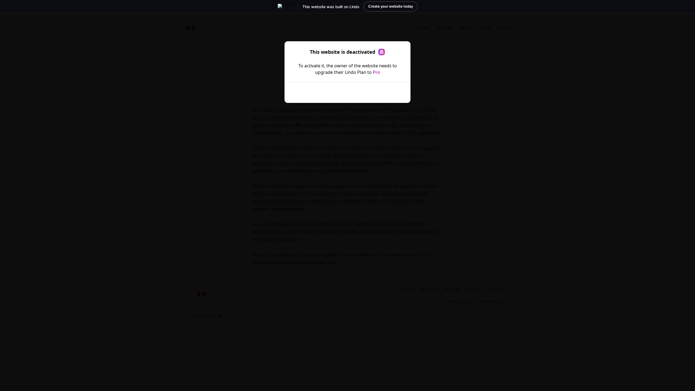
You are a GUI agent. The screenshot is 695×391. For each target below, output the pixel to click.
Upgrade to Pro (344, 92)
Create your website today (390, 6)
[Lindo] (285, 6)
